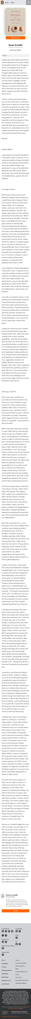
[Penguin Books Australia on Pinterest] (9, 931)
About (3, 960)
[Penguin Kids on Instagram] (20, 931)
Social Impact (5, 984)
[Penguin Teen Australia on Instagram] (6, 942)
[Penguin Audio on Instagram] (3, 955)
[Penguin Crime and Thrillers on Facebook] (3, 948)
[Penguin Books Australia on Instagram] (6, 931)
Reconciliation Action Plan (22, 980)
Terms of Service (16, 1008)
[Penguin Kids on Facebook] (17, 931)
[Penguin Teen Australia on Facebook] (3, 942)
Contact (4, 967)
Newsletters (5, 973)
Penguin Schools (6, 980)
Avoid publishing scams (21, 971)
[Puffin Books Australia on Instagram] (17, 938)
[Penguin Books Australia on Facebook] (3, 931)
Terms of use (19, 977)
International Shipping (21, 983)
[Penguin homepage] (2, 2)
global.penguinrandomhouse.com (11, 1016)
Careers (17, 960)
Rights (17, 969)
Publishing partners (20, 966)
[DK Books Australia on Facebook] (17, 944)
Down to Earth (12, 895)
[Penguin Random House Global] (6, 1012)
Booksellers (5, 963)
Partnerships (5, 977)
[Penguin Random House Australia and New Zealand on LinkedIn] (3, 935)
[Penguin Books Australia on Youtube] (12, 931)
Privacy (17, 974)
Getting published (7, 970)
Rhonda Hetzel (15, 50)
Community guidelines (21, 963)
